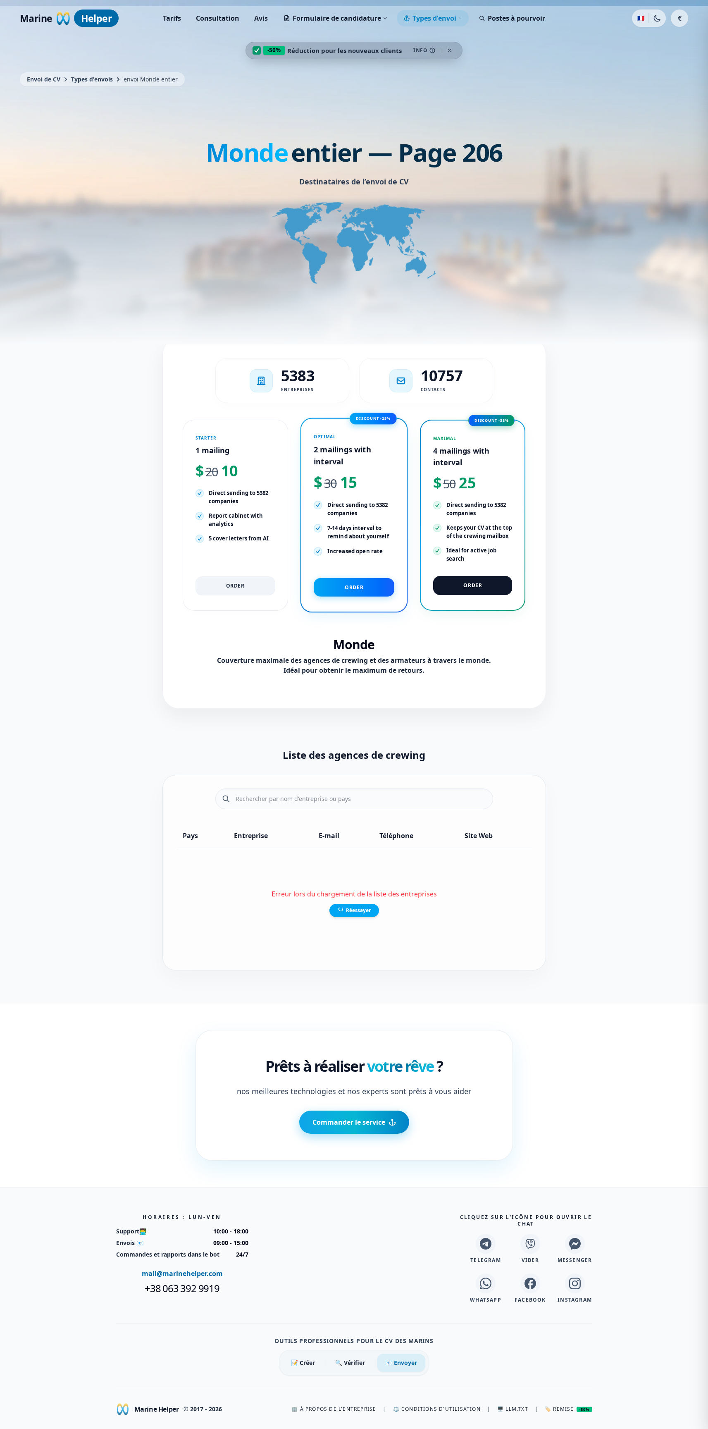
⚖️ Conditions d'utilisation (437, 1409)
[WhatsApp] (486, 1283)
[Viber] (530, 1244)
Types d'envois (92, 79)
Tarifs (172, 18)
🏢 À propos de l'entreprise (333, 1409)
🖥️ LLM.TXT (512, 1409)
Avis (261, 18)
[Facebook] (530, 1283)
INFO (420, 50)
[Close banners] (449, 50)
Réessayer (358, 910)
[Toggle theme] (657, 18)
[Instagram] (575, 1283)
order (235, 585)
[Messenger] (575, 1244)
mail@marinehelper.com (182, 1273)
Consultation (217, 18)
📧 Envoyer (401, 1363)
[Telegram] (486, 1244)
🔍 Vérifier (350, 1363)
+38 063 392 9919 (182, 1288)
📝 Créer (303, 1363)
